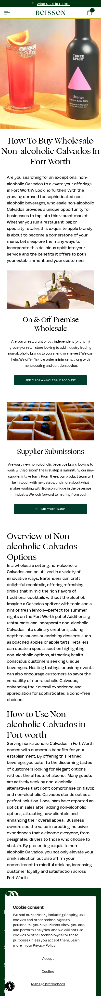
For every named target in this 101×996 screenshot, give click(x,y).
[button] (10, 986)
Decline (48, 971)
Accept (48, 958)
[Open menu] (11, 12)
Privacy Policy (44, 945)
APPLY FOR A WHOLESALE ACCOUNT (50, 380)
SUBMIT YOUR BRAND (50, 509)
